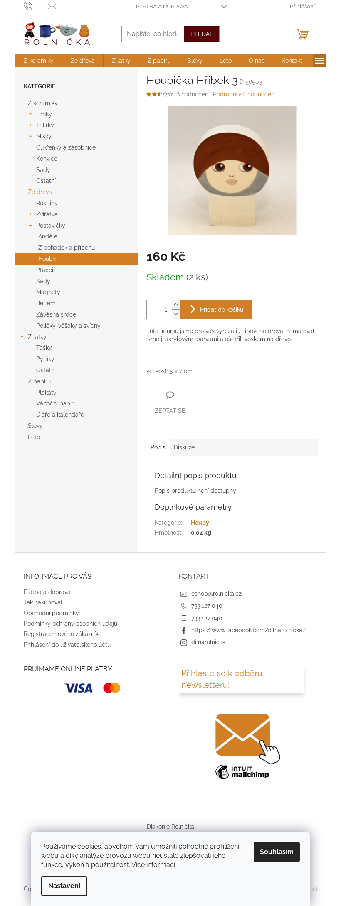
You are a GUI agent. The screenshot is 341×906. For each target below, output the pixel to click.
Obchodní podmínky (51, 613)
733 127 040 (206, 605)
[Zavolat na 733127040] (36, 6)
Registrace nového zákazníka (63, 634)
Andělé (47, 236)
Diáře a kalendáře (60, 414)
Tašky (44, 347)
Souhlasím (277, 852)
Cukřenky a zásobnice (66, 147)
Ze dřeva (40, 192)
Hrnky (44, 114)
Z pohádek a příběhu (66, 247)
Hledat (201, 34)
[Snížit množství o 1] (176, 314)
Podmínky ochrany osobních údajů (70, 623)
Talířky (45, 125)
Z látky (37, 337)
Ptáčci (44, 270)
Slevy (35, 425)
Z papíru (39, 381)
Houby (47, 258)
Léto (34, 437)
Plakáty (46, 392)
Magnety (48, 292)
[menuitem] (38, 60)
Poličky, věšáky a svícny (68, 325)
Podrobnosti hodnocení (244, 94)
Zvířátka (47, 214)
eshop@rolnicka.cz (216, 593)
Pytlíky (45, 359)
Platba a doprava (162, 6)
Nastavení (64, 886)
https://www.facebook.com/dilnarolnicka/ (248, 630)
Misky (44, 136)
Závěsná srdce (56, 314)
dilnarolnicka (208, 642)
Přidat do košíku (221, 309)
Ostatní (46, 180)
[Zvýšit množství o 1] (176, 304)
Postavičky (50, 225)
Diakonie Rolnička (170, 826)
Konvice (46, 158)
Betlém (46, 303)
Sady (43, 170)
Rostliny (47, 203)
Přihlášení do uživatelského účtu (67, 644)
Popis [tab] (158, 447)
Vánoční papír (55, 403)
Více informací (153, 865)
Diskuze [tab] (184, 447)
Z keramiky (43, 103)
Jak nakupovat (43, 602)
